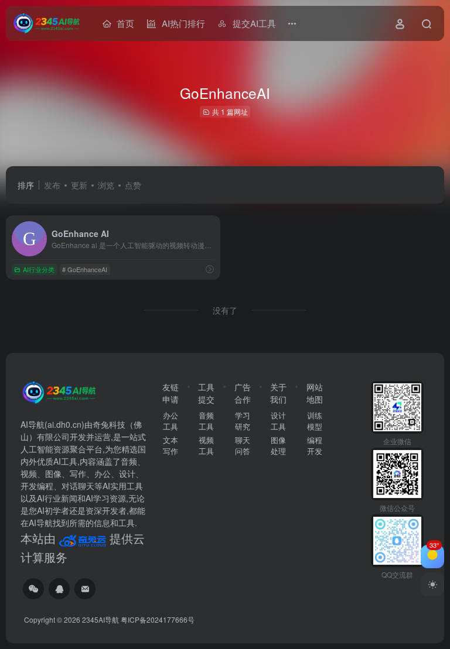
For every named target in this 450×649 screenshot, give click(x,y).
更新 (79, 185)
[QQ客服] (59, 588)
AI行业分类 (38, 269)
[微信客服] (33, 588)
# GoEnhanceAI (84, 269)
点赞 (133, 185)
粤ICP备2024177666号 (158, 619)
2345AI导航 (100, 619)
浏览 (106, 185)
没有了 (225, 310)
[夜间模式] (432, 584)
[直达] (209, 269)
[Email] (85, 588)
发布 (52, 185)
